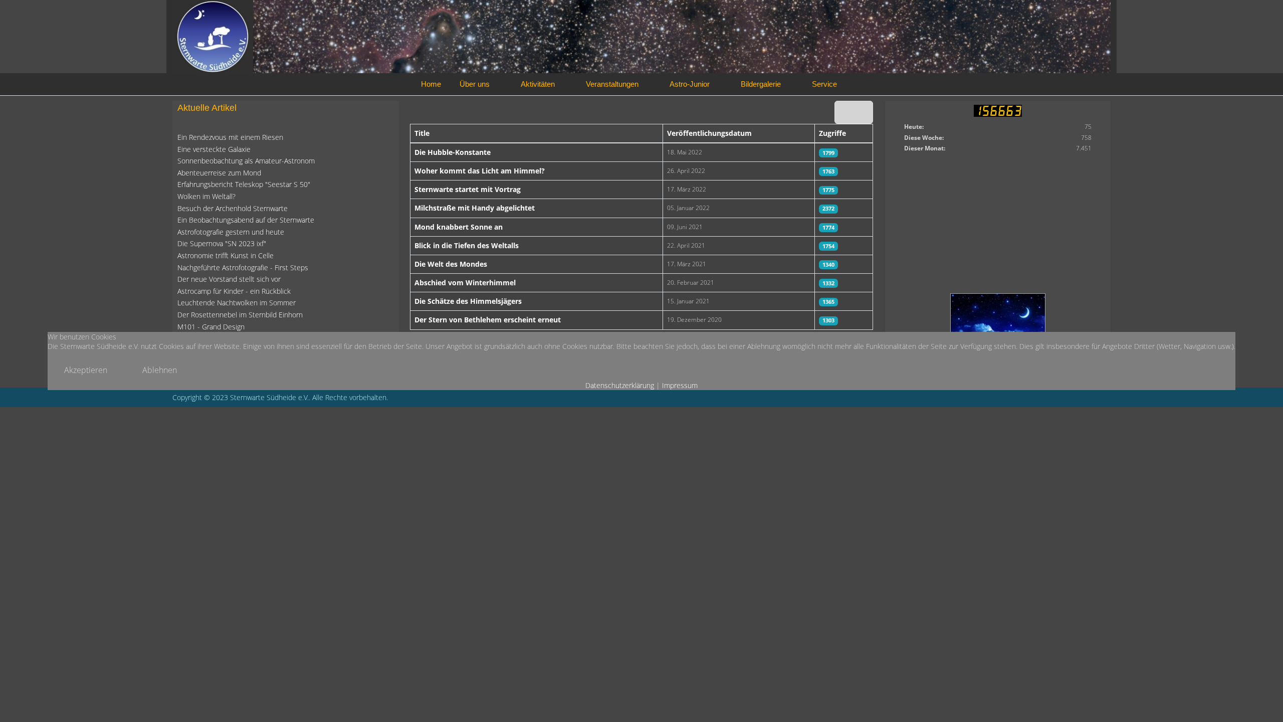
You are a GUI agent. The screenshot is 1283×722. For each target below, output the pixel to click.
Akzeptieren (85, 370)
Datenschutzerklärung (619, 385)
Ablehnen (159, 370)
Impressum (680, 385)
